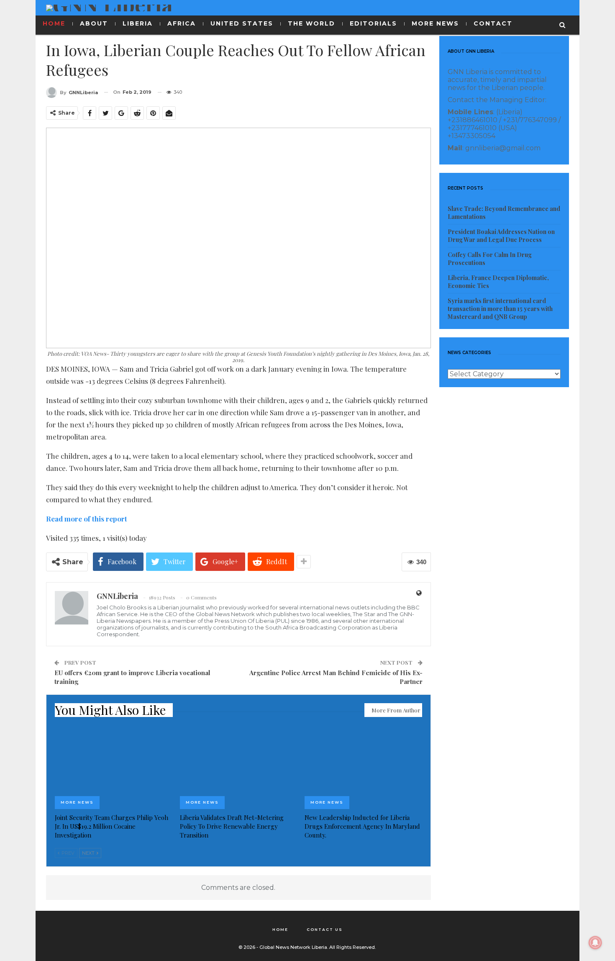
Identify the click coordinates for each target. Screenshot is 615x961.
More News (77, 802)
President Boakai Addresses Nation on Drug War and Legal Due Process (501, 236)
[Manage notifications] (595, 942)
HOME (54, 23)
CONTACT (493, 23)
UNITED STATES (241, 23)
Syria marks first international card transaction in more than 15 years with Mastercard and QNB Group (500, 309)
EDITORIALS (373, 23)
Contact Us (325, 929)
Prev (67, 853)
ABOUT (94, 23)
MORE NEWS (435, 23)
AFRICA (181, 23)
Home (280, 929)
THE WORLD (311, 23)
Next (89, 853)
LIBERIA (138, 23)
